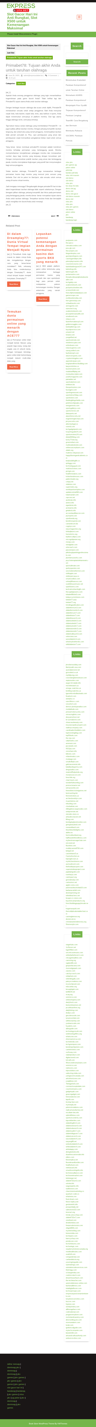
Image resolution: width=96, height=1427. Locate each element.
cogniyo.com (71, 526)
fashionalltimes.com (73, 1286)
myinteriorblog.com (73, 1231)
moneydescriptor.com (74, 374)
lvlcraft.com (70, 1060)
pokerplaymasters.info (74, 261)
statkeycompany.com (74, 728)
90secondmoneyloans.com (76, 1063)
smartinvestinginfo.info (74, 1170)
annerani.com (71, 743)
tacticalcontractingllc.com (75, 589)
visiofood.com (71, 1220)
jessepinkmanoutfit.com (75, 314)
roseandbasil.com (72, 827)
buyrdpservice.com (73, 329)
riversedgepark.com (73, 968)
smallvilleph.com (72, 762)
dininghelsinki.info (72, 1152)
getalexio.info (71, 510)
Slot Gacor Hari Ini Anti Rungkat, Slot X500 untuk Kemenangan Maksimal (22, 21)
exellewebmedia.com (74, 298)
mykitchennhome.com (74, 861)
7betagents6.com (72, 1084)
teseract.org (70, 1212)
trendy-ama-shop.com (74, 1215)
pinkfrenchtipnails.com (74, 403)
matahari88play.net (73, 371)
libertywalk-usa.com (73, 667)
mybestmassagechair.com (76, 840)
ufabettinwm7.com (73, 615)
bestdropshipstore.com (74, 1047)
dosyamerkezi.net (72, 717)
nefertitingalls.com (73, 979)
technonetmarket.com (74, 1175)
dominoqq (11, 1371)
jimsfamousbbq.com (73, 665)
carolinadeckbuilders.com (75, 730)
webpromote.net (72, 811)
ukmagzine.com (72, 306)
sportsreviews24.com (74, 434)
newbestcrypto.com (73, 343)
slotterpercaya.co (72, 576)
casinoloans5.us (72, 853)
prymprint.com (71, 516)
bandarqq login (71, 220)
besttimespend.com (73, 521)
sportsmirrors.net (72, 411)
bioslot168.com (71, 1333)
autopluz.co (70, 699)
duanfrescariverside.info (75, 1154)
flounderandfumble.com (75, 1162)
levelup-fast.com (72, 1102)
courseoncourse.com (74, 264)
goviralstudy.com (72, 880)
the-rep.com (70, 738)
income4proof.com (73, 984)
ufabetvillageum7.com (74, 1133)
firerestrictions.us (72, 796)
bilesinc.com (70, 754)
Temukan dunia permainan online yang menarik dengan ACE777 (16, 323)
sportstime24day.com (74, 395)
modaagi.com (71, 759)
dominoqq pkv (13, 1367)
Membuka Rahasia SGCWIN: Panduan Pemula (74, 136)
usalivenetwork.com (73, 285)
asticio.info (70, 503)
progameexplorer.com (74, 1315)
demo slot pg (71, 188)
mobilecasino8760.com (74, 848)
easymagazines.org (73, 529)
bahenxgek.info (71, 272)
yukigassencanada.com (75, 1076)
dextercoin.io (71, 919)
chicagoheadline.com (74, 958)
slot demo (69, 178)
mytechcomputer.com (74, 1330)
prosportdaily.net (72, 1207)
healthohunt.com (72, 1165)
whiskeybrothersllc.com (75, 642)
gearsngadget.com (73, 1094)
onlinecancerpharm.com (75, 447)
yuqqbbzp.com (71, 1081)
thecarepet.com (72, 251)
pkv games (19, 1377)
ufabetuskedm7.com (73, 626)
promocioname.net (73, 785)
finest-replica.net (72, 1202)
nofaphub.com (71, 976)
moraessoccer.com (73, 775)
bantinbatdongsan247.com (76, 266)
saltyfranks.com (72, 741)
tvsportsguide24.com (74, 432)
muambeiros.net (72, 801)
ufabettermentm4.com (74, 610)
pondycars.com (72, 1241)
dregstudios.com (72, 770)
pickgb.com (70, 471)
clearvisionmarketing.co (75, 1191)
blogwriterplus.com (73, 253)
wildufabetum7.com (73, 644)
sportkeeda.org (71, 518)
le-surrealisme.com (73, 720)
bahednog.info (71, 269)
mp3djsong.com (72, 675)
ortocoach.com (71, 547)
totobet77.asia (71, 600)
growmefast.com (72, 442)
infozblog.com (71, 804)
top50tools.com (72, 735)
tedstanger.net (71, 1178)
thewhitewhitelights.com (75, 830)
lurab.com (69, 1325)
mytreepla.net (71, 1105)
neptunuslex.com (72, 680)
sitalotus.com (71, 484)
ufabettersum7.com (73, 613)
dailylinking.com (72, 1010)
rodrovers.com (71, 1068)
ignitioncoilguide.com (74, 1328)
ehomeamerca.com (73, 1039)
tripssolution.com (72, 1070)
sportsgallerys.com (73, 408)
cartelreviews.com (73, 1049)
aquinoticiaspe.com (73, 361)
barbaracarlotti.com (73, 890)
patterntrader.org (72, 479)
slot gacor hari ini (14, 1388)
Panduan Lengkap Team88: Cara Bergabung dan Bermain (77, 121)
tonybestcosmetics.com (75, 1299)
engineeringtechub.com (75, 419)
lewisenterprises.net (73, 1005)
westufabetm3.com (73, 639)
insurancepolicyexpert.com (76, 725)
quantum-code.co (72, 1194)
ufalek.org (69, 450)
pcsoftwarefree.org (73, 1008)
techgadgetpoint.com (74, 429)
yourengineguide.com (74, 1262)
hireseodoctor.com (73, 1097)
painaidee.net (71, 379)
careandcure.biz (72, 524)
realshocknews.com (73, 468)
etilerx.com (70, 1157)
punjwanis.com (71, 240)
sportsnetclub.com (73, 340)
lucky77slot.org (71, 440)
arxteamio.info (71, 508)
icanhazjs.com (71, 874)
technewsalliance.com (74, 1173)
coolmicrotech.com (73, 1275)
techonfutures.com (73, 1244)
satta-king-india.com (73, 1073)
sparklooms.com (72, 587)
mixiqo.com (70, 542)
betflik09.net (70, 992)
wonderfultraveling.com (74, 783)
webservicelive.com (73, 1338)
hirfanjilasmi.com (72, 531)
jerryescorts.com (72, 421)
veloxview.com (71, 636)
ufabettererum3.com (73, 608)
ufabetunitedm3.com (73, 621)
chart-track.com (72, 780)
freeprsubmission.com (74, 1225)
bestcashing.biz (72, 793)
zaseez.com (70, 971)
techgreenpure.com (73, 1044)
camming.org (71, 960)
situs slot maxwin (72, 175)
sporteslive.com (72, 398)
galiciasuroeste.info (73, 764)
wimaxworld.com (72, 788)
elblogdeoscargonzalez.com (76, 809)
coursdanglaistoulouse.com (76, 678)
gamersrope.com (72, 295)
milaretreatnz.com (73, 756)
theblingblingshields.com (75, 400)
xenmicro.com (71, 997)
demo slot (69, 191)
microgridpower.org (73, 539)
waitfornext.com (72, 1189)
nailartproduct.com (73, 1055)
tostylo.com (70, 335)
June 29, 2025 (13, 75)
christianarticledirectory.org (76, 922)
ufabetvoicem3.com (73, 1136)
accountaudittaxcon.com (75, 513)
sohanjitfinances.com (74, 581)
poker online (70, 167)
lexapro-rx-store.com (74, 898)
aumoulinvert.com (72, 864)
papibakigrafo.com (73, 872)
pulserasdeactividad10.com (76, 888)
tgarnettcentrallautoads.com (76, 693)
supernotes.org (71, 487)
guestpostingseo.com (74, 256)
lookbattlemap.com (73, 327)
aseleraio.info (71, 500)
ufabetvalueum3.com (74, 1128)
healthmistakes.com (73, 474)
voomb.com (70, 426)
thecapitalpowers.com (74, 592)
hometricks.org (71, 534)
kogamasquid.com (73, 909)
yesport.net (70, 332)
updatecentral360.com (74, 492)
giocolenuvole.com (73, 1015)
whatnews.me (71, 1196)
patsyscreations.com (74, 981)
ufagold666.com (72, 1228)
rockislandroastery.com (75, 1317)
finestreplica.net (72, 1160)
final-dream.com (72, 1199)
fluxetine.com (71, 846)
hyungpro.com (71, 390)
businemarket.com (73, 369)
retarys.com (70, 319)
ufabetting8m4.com (73, 1123)
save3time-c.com (72, 701)
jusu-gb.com (70, 248)
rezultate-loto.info (72, 1112)
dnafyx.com (70, 1013)
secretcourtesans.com (74, 952)
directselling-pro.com (74, 1320)
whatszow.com (71, 1036)
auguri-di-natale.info (73, 683)
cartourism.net (71, 882)
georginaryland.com (73, 825)
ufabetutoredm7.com (74, 631)
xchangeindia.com (73, 1273)
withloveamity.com (73, 1021)
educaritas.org (71, 987)
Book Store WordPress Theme (41, 1424)
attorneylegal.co (72, 424)
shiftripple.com (71, 573)
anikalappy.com (72, 1149)
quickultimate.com (73, 566)
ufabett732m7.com (73, 1217)
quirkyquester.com (73, 568)
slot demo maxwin (73, 196)
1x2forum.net (71, 947)
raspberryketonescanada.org (77, 1249)
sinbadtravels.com (73, 303)
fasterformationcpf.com (74, 322)
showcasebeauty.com (74, 722)
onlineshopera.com (73, 1000)
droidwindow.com (72, 1223)
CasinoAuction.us (72, 856)
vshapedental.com (73, 1257)
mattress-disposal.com (74, 453)
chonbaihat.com (72, 806)
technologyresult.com (74, 1031)
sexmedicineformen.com (75, 571)
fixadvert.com (71, 696)
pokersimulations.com (74, 1107)
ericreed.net (70, 843)
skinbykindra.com (72, 1307)
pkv (67, 215)
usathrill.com (71, 1254)
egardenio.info (71, 505)
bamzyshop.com (72, 1238)
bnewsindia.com (72, 1233)
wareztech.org (71, 308)
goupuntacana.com (73, 966)
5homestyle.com (72, 924)
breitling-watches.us (73, 691)
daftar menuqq (13, 1364)
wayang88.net (71, 1141)
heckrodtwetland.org (73, 835)
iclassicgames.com (73, 348)
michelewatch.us (72, 686)
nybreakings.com (72, 1265)
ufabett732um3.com (73, 1181)
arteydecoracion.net (73, 817)
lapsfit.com (70, 1099)
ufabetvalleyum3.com (74, 634)
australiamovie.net (73, 670)
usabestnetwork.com (74, 311)
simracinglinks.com (73, 714)
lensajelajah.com (72, 989)
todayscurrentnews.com (75, 597)
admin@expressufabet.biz (33, 75)
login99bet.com (71, 950)
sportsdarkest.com (73, 382)
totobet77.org (71, 602)
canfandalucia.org (72, 1259)
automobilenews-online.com (76, 1283)
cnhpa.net (69, 482)
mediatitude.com (72, 709)
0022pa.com (70, 749)
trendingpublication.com (75, 605)
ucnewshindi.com (72, 290)
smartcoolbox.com (73, 579)
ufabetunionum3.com (74, 1126)
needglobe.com (72, 545)
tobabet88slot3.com (73, 594)
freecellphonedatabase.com (76, 293)
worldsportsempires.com (75, 489)
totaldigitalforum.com (74, 1288)
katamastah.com (72, 495)
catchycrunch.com (73, 973)
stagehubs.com (72, 945)
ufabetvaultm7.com (73, 1131)
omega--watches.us (73, 688)
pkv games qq (71, 165)
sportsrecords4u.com (74, 1118)
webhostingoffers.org (74, 1034)
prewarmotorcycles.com (75, 712)
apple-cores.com (72, 885)
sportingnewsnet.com (74, 392)
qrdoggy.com (71, 463)
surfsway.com (71, 1052)
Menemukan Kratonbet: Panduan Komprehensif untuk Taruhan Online (76, 85)
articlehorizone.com (73, 1078)
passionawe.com (72, 550)
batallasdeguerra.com (74, 767)
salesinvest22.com (73, 1210)
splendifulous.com (73, 1115)
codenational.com (72, 1312)
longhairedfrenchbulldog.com (77, 364)
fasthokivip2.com (72, 353)
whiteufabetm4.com (73, 1147)
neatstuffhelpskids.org (74, 772)
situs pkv (69, 162)
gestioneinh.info (72, 1204)
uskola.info (70, 1183)
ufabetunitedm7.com (73, 623)
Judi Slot (10, 53)
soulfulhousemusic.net (74, 584)
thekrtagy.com (71, 1270)
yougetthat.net (71, 337)
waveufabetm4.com (73, 1139)
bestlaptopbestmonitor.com (76, 822)
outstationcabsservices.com (76, 1267)
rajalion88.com (71, 963)
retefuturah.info (71, 1168)
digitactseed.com (72, 1057)
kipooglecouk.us (72, 859)
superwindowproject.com (75, 869)
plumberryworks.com (74, 558)
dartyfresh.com (71, 1002)
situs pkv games (72, 207)
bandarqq (69, 217)
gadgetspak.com (72, 1091)
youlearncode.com (73, 1023)
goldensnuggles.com (74, 324)
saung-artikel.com (72, 350)
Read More (14, 285)
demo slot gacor (72, 194)
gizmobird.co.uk (72, 672)
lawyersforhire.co (72, 366)
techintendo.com (72, 1042)
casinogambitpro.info (74, 259)
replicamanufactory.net (74, 1110)
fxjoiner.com (70, 1304)
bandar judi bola (72, 173)
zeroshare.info (71, 751)
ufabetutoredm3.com (74, 629)
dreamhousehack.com (74, 1278)
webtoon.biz (70, 384)
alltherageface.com (73, 1309)
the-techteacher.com (73, 1280)
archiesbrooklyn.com (74, 798)
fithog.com (70, 819)
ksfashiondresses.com (74, 476)
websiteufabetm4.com (74, 1144)
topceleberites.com (73, 1120)
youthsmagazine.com (74, 377)
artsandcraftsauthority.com (76, 1336)
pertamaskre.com (72, 274)
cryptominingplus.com (74, 358)
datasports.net (71, 413)
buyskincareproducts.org (75, 901)
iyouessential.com (73, 1018)
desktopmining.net (73, 893)
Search (77, 46)
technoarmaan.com (73, 1291)
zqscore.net (70, 497)
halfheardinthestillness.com (76, 838)
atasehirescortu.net (73, 416)
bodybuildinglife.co (73, 461)
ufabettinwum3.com (73, 618)
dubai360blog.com (73, 437)
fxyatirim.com (71, 1026)
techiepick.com (71, 1236)
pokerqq (69, 170)
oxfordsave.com (72, 345)
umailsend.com (72, 316)
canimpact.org (71, 877)
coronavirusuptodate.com (75, 1086)
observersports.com (73, 356)
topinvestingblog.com (74, 733)
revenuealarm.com (73, 1322)
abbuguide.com (72, 1028)
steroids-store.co (72, 814)
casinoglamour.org (73, 916)
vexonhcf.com (71, 704)
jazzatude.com (71, 746)
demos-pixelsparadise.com (76, 707)
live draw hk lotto (72, 186)
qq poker (16, 1398)
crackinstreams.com (74, 1089)
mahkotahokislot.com (74, 445)
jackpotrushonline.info (74, 287)
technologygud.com (73, 466)
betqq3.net (70, 851)
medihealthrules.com (74, 1252)
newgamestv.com (72, 405)
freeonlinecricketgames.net (76, 791)
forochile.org (70, 777)
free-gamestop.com (73, 301)
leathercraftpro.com (73, 537)
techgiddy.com (71, 282)
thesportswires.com (73, 387)
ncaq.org (69, 994)
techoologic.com (72, 1246)
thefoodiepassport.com (74, 867)
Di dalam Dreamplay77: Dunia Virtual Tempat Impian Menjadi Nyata (18, 241)
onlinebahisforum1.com (75, 955)
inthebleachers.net (73, 895)
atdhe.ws (69, 832)
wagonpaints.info (72, 1186)
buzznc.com (70, 1301)
